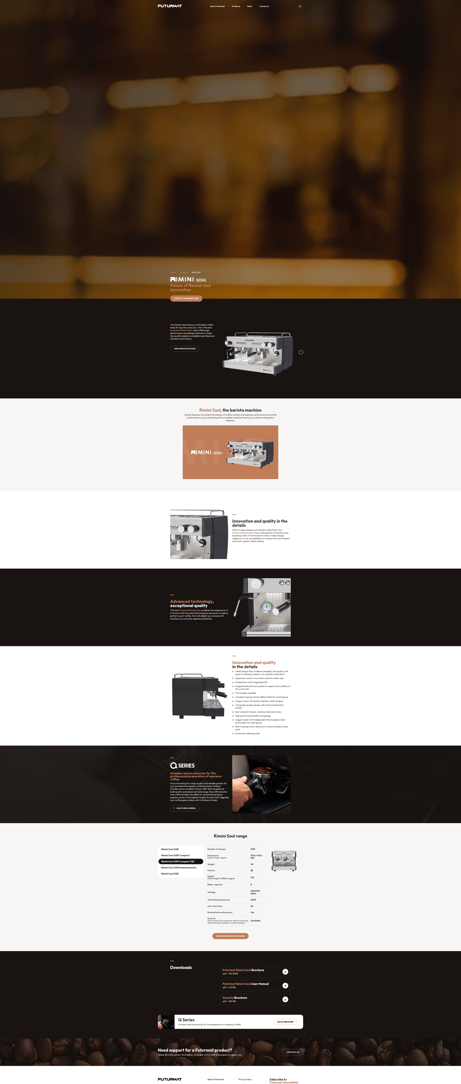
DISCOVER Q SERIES (186, 808)
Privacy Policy (245, 1079)
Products (236, 6)
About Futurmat (217, 6)
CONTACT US (293, 1052)
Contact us (264, 6)
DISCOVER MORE (285, 1022)
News (249, 6)
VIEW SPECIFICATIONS (185, 348)
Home (173, 272)
